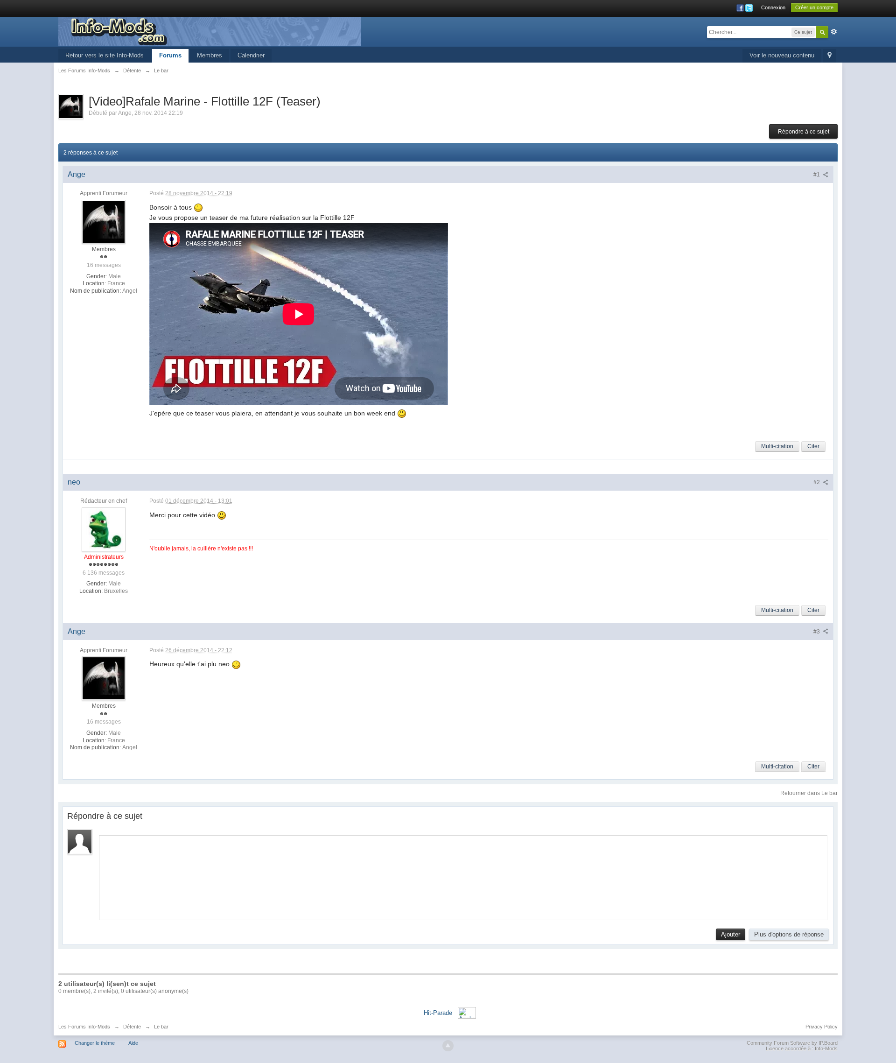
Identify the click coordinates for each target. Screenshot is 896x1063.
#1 (817, 174)
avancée (834, 31)
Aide (133, 1043)
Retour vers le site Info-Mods (104, 55)
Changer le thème (95, 1043)
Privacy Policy (821, 1026)
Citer (813, 446)
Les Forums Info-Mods (84, 1026)
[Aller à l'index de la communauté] (209, 31)
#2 (817, 482)
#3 (817, 631)
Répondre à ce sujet (803, 131)
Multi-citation (777, 446)
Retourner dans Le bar (809, 793)
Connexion (773, 7)
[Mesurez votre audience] (467, 1012)
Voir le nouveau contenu (781, 55)
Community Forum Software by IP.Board (792, 1043)
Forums (170, 55)
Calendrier (251, 55)
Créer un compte (814, 7)
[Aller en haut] (448, 1045)
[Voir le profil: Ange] (104, 221)
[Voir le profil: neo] (104, 529)
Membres (209, 55)
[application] (463, 875)
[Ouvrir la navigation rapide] (829, 56)
